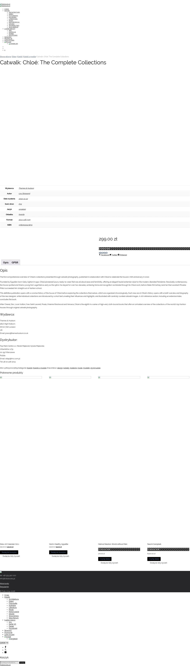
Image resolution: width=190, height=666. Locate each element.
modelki (86, 368)
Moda (11, 20)
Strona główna (5, 57)
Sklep (14, 57)
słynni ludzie (95, 368)
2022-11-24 (23, 199)
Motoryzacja (14, 22)
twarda (21, 214)
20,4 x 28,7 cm (24, 220)
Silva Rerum (13, 27)
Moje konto (4, 584)
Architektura (14, 12)
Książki (7, 11)
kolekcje (73, 368)
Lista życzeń (9, 40)
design (60, 368)
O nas (6, 9)
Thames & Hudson (26, 188)
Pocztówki (13, 35)
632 (20, 204)
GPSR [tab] (15, 262)
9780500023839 (25, 225)
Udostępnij (103, 253)
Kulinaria (12, 17)
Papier (11, 34)
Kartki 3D (12, 32)
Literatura (13, 19)
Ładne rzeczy (9, 29)
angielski (22, 209)
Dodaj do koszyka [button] (9, 552)
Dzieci (11, 14)
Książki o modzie (29, 57)
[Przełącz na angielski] (13, 43)
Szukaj (22, 662)
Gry (10, 30)
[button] (10, 556)
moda (80, 368)
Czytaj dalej (105, 559)
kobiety (66, 368)
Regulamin (4, 587)
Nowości (7, 37)
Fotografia (13, 15)
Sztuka (11, 24)
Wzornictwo (14, 25)
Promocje (8, 38)
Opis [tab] (6, 262)
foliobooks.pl (5, 665)
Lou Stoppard (24, 193)
